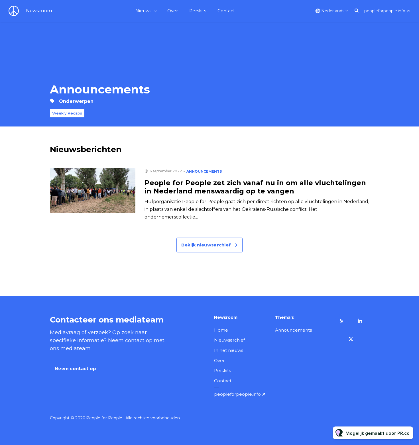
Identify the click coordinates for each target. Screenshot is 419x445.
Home (221, 330)
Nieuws (143, 10)
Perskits (197, 10)
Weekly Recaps (67, 113)
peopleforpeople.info (384, 10)
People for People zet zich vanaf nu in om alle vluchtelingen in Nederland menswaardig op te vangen (255, 187)
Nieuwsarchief (229, 340)
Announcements (204, 171)
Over (172, 10)
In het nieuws (228, 350)
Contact (226, 10)
